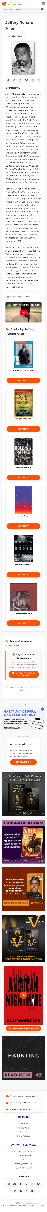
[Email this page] (39, 80)
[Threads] (32, 1184)
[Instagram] (8, 1184)
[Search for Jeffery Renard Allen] (23, 58)
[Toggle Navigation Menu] (43, 3)
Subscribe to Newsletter (23, 1151)
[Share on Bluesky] (26, 80)
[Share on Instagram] (14, 80)
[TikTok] (14, 1191)
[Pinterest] (26, 1191)
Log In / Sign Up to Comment (25, 674)
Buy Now (23, 380)
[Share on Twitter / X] (32, 80)
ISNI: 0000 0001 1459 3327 (19, 297)
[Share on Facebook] (8, 80)
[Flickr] (32, 1191)
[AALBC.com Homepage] (13, 3)
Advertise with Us (23, 1155)
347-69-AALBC (25, 1168)
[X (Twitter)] (26, 1184)
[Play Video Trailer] (23, 995)
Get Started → (23, 762)
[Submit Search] (42, 9)
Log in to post (13, 645)
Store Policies (23, 1136)
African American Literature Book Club (18, 1206)
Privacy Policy (23, 1128)
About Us (23, 1124)
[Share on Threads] (20, 80)
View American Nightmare (25, 1028)
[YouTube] (14, 1184)
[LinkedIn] (20, 1191)
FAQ (23, 1160)
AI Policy (23, 1132)
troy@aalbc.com (25, 1164)
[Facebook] (20, 1184)
